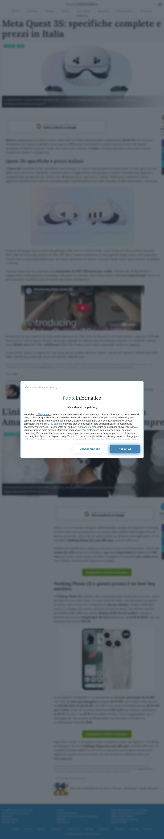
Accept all (125, 448)
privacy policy (124, 439)
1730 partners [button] (43, 414)
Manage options (90, 448)
